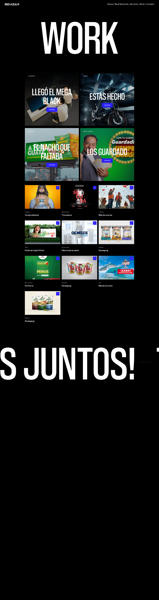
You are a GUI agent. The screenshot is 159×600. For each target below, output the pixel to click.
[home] (12, 4)
